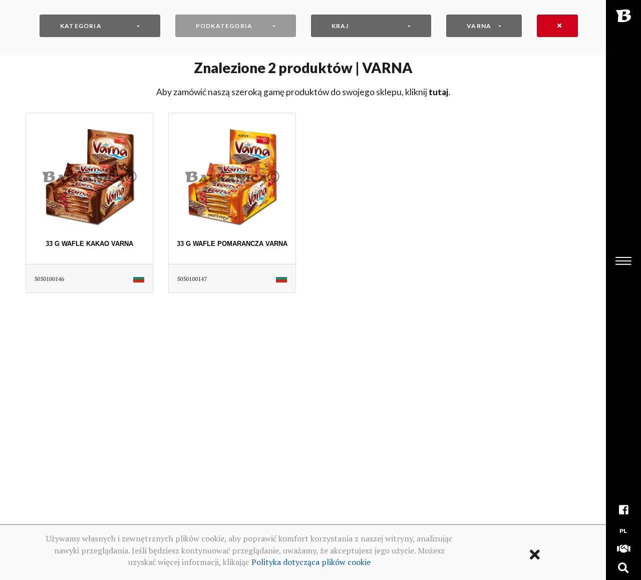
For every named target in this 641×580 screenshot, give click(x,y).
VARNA (479, 26)
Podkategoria (224, 26)
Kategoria (81, 26)
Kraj (340, 26)
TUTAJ (438, 92)
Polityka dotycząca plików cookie (311, 561)
